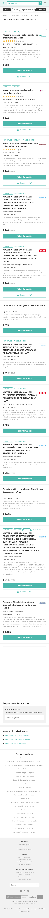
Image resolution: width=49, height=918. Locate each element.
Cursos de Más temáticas (24, 810)
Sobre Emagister (24, 845)
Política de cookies (24, 864)
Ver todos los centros (25, 879)
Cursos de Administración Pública (24, 758)
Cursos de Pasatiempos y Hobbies (24, 817)
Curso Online (15, 16)
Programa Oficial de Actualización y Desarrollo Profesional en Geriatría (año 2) (20, 605)
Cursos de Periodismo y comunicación (24, 821)
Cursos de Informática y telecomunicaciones (24, 802)
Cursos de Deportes (24, 784)
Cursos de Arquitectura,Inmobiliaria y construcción (24, 761)
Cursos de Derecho (24, 787)
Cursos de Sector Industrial (24, 828)
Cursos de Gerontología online (17, 735)
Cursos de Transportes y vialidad (24, 832)
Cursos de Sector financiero (24, 825)
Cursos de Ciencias (24, 769)
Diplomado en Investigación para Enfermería (24, 305)
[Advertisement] (24, 672)
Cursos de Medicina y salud (24, 813)
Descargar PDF (26, 77)
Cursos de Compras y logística (24, 773)
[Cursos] (4, 3)
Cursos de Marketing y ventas (24, 806)
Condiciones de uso (24, 860)
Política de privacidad (24, 862)
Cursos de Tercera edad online (17, 739)
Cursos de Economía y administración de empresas (24, 791)
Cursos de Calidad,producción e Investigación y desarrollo (24, 765)
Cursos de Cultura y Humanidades (24, 780)
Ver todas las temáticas (24, 849)
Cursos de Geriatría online (15, 743)
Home (5, 16)
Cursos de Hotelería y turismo (24, 795)
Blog (24, 847)
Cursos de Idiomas (24, 799)
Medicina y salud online (30, 16)
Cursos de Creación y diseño (24, 776)
